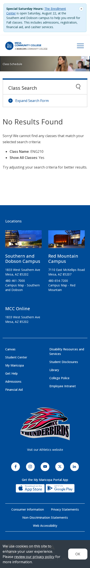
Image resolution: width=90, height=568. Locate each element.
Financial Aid (14, 389)
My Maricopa (14, 365)
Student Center (16, 357)
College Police (59, 378)
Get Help (11, 373)
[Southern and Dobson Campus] (23, 241)
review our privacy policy (34, 556)
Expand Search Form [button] (32, 100)
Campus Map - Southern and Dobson (22, 287)
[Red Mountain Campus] (66, 241)
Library (54, 370)
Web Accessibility (45, 525)
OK (77, 554)
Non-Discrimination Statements (45, 517)
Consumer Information (27, 509)
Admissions (13, 381)
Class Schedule (12, 64)
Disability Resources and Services (66, 351)
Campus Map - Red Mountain (61, 287)
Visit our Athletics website (45, 450)
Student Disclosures (63, 362)
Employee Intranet (62, 386)
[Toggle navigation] (80, 45)
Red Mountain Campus (63, 258)
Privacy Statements (65, 509)
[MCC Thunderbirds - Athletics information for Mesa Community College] (45, 424)
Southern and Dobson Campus (22, 258)
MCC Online (17, 309)
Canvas (10, 349)
